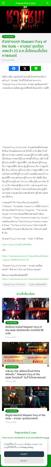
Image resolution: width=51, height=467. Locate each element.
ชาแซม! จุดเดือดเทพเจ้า (37, 284)
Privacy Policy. (27, 447)
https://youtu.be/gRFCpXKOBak (17, 244)
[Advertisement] (25, 117)
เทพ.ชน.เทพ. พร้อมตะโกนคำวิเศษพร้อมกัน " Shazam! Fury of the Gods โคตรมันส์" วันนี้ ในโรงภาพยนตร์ (25, 374)
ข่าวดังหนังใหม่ (9, 36)
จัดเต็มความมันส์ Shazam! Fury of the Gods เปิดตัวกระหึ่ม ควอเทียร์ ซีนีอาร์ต (24, 330)
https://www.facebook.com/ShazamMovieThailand (25, 279)
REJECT (24, 461)
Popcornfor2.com (25, 3)
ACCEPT (24, 454)
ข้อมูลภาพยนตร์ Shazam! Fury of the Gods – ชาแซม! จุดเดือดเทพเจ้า (25, 416)
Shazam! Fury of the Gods (14, 284)
